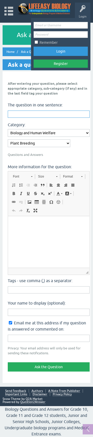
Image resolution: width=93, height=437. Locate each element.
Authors (37, 391)
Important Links (16, 394)
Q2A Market (34, 399)
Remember (49, 42)
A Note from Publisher (64, 391)
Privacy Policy (62, 394)
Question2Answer (32, 402)
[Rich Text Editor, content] (48, 242)
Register (61, 64)
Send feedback (15, 391)
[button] (22, 176)
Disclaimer (40, 394)
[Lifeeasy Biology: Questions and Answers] (45, 9)
